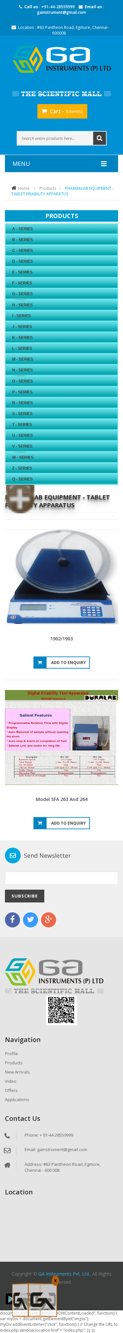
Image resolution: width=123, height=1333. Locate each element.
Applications (17, 1099)
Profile (11, 1053)
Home (24, 188)
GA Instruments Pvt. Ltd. (64, 1274)
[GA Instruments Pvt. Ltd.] (61, 59)
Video (10, 1081)
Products (47, 188)
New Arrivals (17, 1072)
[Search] (99, 138)
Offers (11, 1090)
